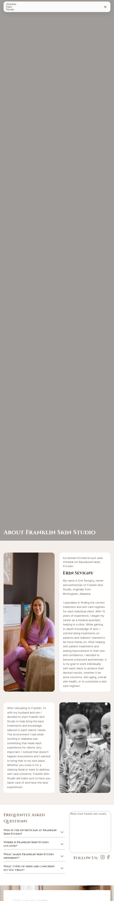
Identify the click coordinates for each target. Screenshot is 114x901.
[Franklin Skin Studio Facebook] (102, 857)
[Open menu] (105, 6)
